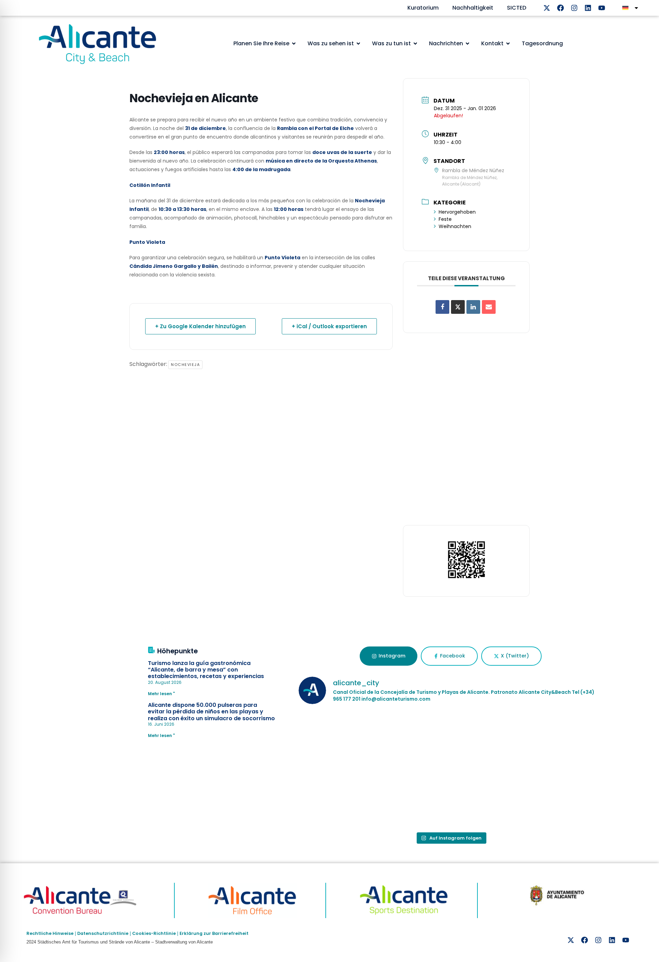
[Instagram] (574, 8)
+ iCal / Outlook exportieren (329, 326)
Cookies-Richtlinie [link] (154, 933)
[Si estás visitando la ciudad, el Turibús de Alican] (553, 740)
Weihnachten (455, 226)
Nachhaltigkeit (472, 8)
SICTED (516, 8)
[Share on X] (458, 307)
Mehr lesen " (161, 694)
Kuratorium (423, 8)
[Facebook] (560, 8)
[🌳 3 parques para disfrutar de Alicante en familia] (348, 740)
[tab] (388, 656)
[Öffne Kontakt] (508, 43)
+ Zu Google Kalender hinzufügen (200, 326)
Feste (445, 219)
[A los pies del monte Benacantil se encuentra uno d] (450, 740)
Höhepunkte (177, 651)
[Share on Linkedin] (473, 307)
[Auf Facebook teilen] (442, 307)
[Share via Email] (489, 307)
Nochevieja (185, 364)
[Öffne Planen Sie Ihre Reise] (294, 43)
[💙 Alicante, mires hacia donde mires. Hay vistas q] (348, 799)
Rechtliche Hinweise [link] (49, 933)
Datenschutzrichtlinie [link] (102, 933)
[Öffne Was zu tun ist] (415, 43)
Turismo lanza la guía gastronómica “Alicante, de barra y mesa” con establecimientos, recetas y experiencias (206, 669)
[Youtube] (602, 8)
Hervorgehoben (457, 212)
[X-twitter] (547, 8)
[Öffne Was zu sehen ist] (358, 43)
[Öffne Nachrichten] (467, 43)
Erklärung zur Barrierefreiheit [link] (214, 933)
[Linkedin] (588, 8)
